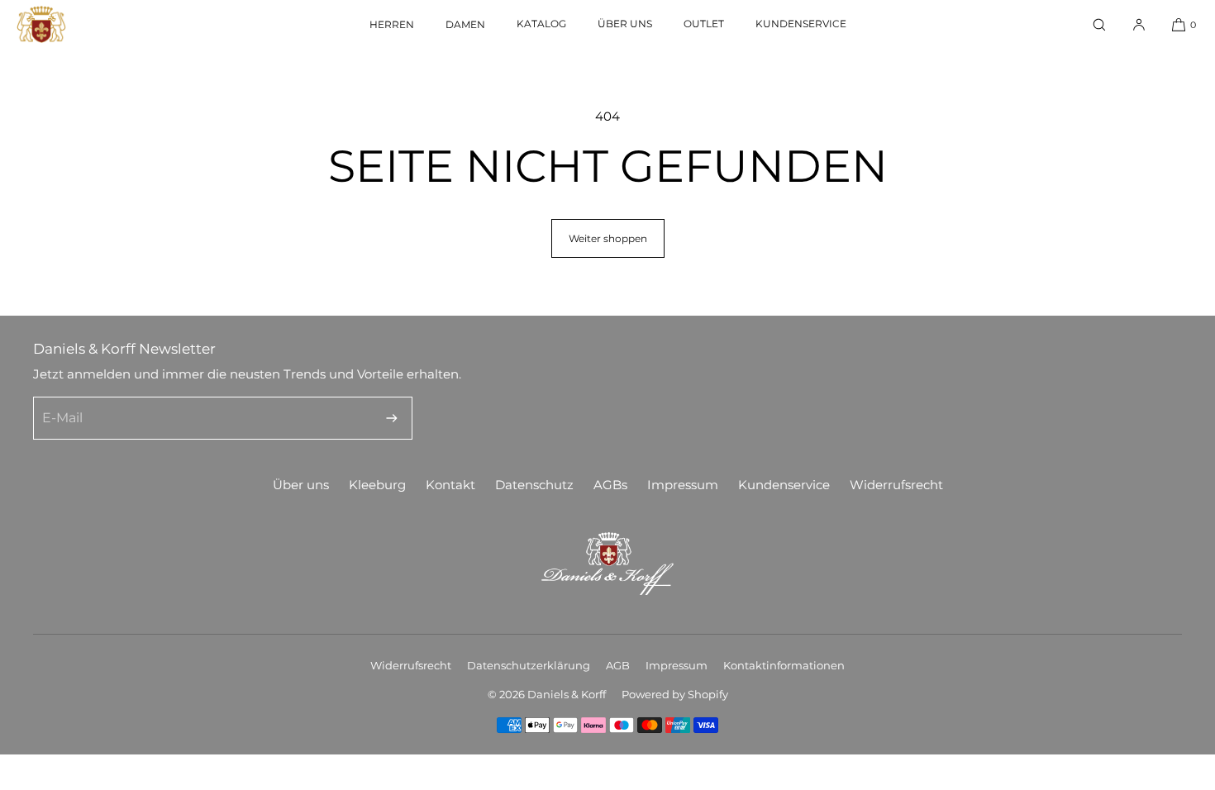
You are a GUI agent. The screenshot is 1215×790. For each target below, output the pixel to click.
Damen (465, 24)
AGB (618, 665)
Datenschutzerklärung (528, 665)
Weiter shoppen (608, 238)
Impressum (682, 485)
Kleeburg (377, 485)
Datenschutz (534, 485)
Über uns (625, 23)
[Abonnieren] (391, 418)
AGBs (610, 485)
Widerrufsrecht (896, 485)
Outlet (704, 23)
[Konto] (1139, 24)
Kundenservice (800, 23)
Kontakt (450, 485)
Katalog (541, 23)
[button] (1099, 24)
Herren (391, 24)
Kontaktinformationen (784, 665)
